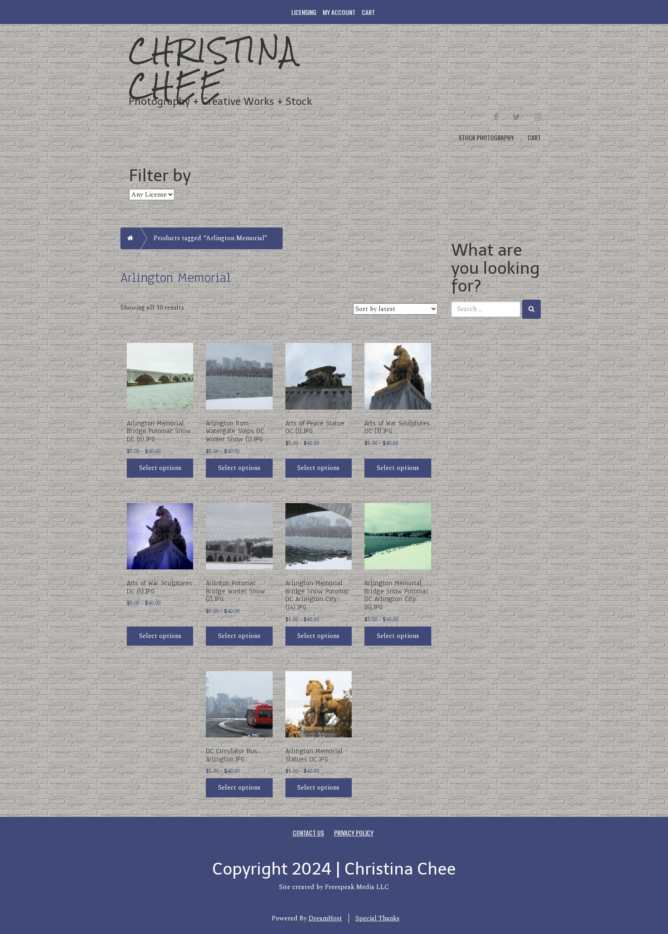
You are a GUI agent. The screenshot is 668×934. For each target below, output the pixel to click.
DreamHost (325, 918)
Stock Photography (486, 137)
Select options (160, 468)
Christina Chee (214, 68)
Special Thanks (377, 918)
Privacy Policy (354, 832)
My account (339, 12)
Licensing (303, 12)
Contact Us (308, 832)
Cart (368, 12)
